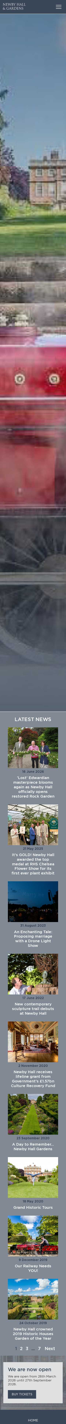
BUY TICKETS (22, 1394)
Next (50, 1349)
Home (33, 1420)
